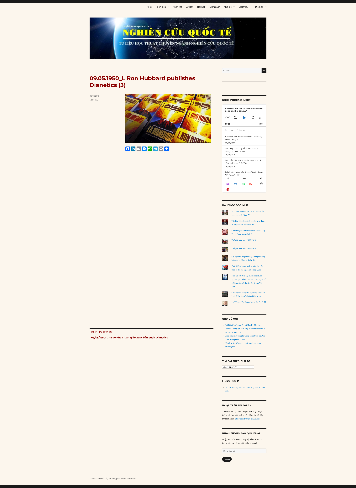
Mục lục (228, 7)
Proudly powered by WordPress (123, 479)
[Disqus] (151, 206)
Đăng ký (227, 459)
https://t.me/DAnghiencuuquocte (247, 419)
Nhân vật (177, 7)
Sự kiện (189, 7)
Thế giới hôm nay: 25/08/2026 (244, 248)
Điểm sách (214, 7)
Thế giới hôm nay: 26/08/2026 (244, 240)
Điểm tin (259, 7)
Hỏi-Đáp (201, 7)
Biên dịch (161, 7)
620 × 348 (94, 100)
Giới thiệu (243, 7)
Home (150, 7)
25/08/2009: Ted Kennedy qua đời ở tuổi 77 (249, 302)
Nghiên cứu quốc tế (98, 479)
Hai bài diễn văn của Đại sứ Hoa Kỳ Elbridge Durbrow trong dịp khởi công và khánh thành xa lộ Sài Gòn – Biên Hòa (245, 328)
